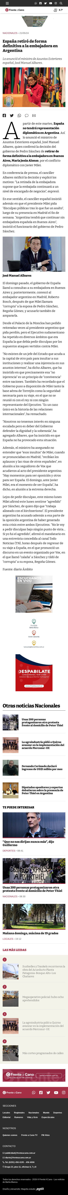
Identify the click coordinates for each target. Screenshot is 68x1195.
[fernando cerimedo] (10, 768)
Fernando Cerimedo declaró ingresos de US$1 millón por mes (42, 768)
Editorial (6, 1117)
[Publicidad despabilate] (34, 672)
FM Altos (45, 1135)
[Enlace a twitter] (45, 3)
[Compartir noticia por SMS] (26, 115)
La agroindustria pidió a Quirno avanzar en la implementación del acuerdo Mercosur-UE (43, 745)
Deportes (9, 850)
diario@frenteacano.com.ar (18, 1158)
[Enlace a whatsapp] (36, 3)
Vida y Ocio (32, 1117)
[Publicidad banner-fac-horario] (34, 1075)
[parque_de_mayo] (34, 916)
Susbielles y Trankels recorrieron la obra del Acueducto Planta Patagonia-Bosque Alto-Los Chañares (43, 971)
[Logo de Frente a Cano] (14, 10)
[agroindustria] (10, 745)
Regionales (19, 1113)
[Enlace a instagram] (56, 3)
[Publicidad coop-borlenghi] (34, 22)
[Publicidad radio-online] (34, 594)
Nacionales (10, 33)
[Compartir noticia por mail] (34, 115)
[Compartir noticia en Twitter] (12, 115)
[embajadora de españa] (34, 87)
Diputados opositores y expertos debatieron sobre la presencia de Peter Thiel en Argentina (42, 790)
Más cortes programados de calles (43, 1053)
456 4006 (30, 1162)
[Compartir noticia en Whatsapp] (19, 115)
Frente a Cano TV (29, 1135)
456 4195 (19, 1162)
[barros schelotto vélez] (34, 824)
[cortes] (10, 1053)
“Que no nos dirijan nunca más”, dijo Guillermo (28, 843)
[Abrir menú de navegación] (7, 3)
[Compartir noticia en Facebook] (4, 115)
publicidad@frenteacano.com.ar (20, 1153)
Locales (8, 939)
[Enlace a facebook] (40, 3)
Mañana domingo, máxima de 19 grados (30, 933)
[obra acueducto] (10, 971)
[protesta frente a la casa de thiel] (10, 722)
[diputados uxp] (10, 790)
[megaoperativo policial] (10, 999)
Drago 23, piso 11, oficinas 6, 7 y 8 (20, 1167)
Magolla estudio (28, 1189)
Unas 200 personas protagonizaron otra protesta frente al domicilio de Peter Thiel (42, 722)
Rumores (18, 1117)
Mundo (46, 1113)
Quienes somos (10, 1135)
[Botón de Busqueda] (61, 3)
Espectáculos (48, 1117)
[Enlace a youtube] (50, 3)
